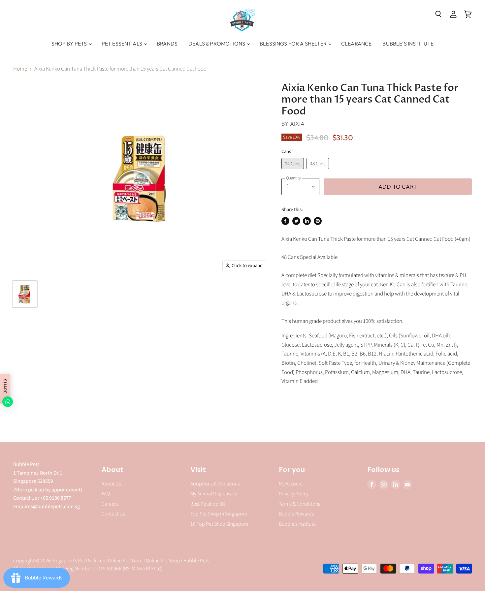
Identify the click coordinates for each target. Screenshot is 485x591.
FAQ (106, 493)
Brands (167, 43)
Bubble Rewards (296, 513)
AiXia (297, 123)
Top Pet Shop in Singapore (218, 513)
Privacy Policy (293, 493)
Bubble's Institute (408, 43)
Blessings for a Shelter (294, 43)
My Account (291, 483)
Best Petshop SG (207, 504)
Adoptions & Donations (215, 483)
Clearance (356, 43)
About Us (111, 483)
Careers (110, 504)
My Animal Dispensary (213, 493)
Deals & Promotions (217, 43)
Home (20, 69)
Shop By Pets (69, 43)
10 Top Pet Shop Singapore (219, 524)
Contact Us (113, 513)
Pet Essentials (122, 43)
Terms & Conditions (299, 504)
